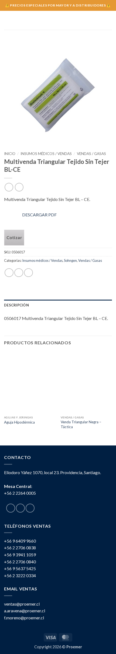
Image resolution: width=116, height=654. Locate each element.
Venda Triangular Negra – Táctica (81, 424)
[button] (7, 20)
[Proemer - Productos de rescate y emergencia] (58, 20)
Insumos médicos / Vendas (46, 153)
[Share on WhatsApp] (9, 272)
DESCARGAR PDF (39, 214)
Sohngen (70, 260)
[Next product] (9, 187)
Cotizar (14, 237)
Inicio (9, 153)
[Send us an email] (30, 508)
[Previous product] (19, 187)
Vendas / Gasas (91, 153)
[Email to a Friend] (28, 272)
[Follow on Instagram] (20, 508)
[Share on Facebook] (18, 272)
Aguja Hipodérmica (19, 422)
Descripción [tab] (16, 305)
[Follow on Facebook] (10, 508)
